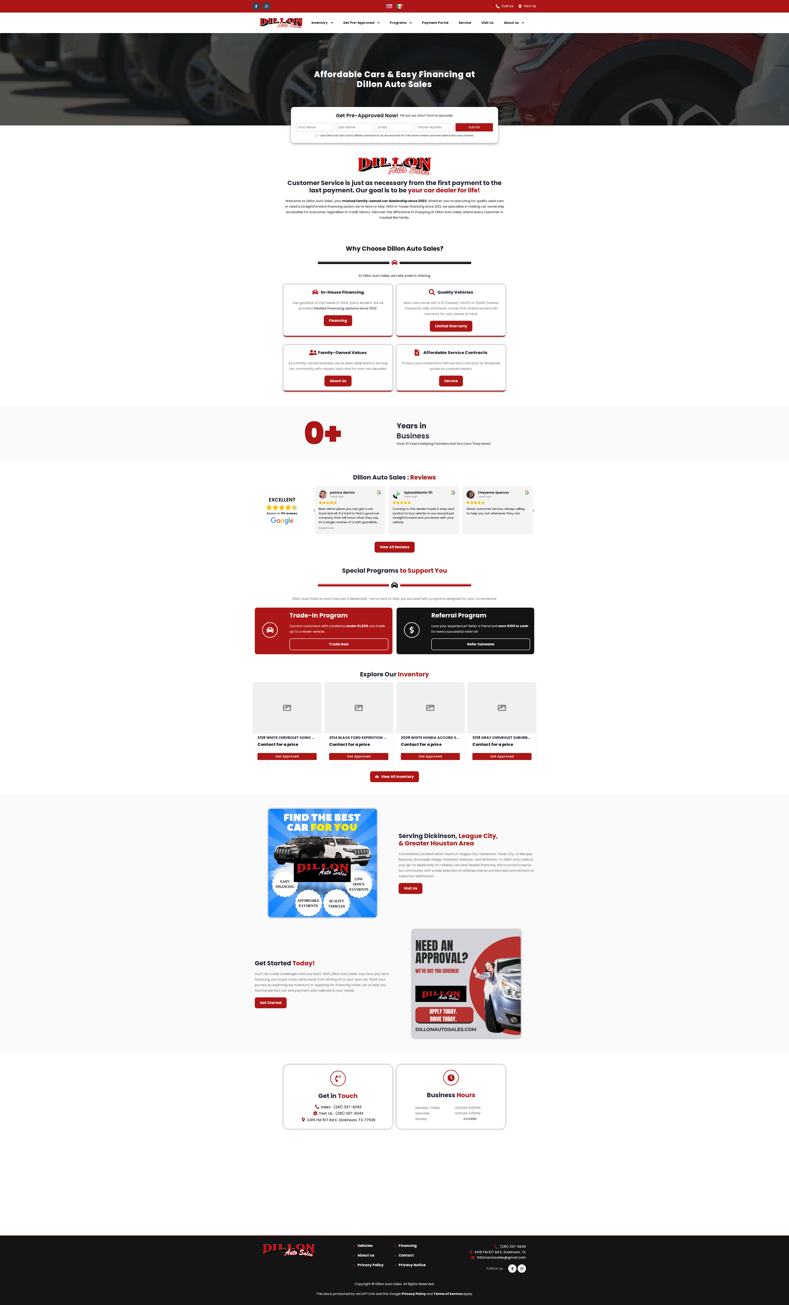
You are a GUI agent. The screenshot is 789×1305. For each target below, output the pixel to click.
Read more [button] (326, 528)
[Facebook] (256, 6)
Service (465, 22)
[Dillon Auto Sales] (281, 23)
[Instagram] (266, 6)
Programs (398, 22)
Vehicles (365, 1245)
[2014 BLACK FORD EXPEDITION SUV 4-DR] (359, 723)
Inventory (319, 22)
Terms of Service (448, 1293)
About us (511, 22)
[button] (533, 510)
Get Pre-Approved (358, 22)
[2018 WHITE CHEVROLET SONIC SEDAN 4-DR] (287, 723)
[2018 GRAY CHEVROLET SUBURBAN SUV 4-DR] (502, 723)
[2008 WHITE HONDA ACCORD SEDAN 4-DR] (430, 723)
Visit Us (487, 22)
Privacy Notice (412, 1264)
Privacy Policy (371, 1264)
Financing (408, 1245)
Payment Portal (435, 22)
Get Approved (287, 756)
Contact (406, 1255)
